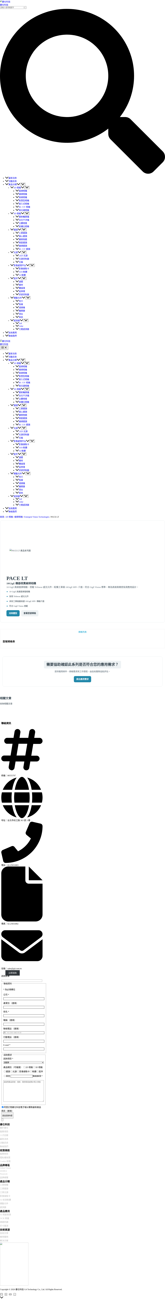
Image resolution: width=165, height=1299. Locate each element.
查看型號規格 (30, 613)
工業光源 (4, 1192)
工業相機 (4, 1185)
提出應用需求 (82, 679)
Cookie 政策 (5, 1161)
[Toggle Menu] (23, 184)
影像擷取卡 (5, 1196)
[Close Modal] (2, 1119)
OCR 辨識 (4, 1218)
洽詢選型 (13, 613)
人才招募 (4, 1135)
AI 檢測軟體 (5, 1200)
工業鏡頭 (4, 1188)
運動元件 (4, 1203)
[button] (82, 173)
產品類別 (12, 1067)
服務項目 (4, 1131)
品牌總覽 (4, 1177)
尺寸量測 (4, 1226)
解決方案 (4, 1241)
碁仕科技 (4, 5)
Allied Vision (5, 1168)
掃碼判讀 (4, 1222)
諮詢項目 (8, 1059)
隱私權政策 (5, 1157)
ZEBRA (3, 1171)
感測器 (3, 1207)
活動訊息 (4, 1143)
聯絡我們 (4, 1146)
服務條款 (4, 1154)
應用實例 (4, 1237)
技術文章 (4, 1233)
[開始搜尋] (25, 7)
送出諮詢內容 (7, 1116)
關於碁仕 (4, 1128)
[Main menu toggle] (4, 348)
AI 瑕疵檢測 (5, 1215)
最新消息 (4, 1139)
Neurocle (3, 1174)
